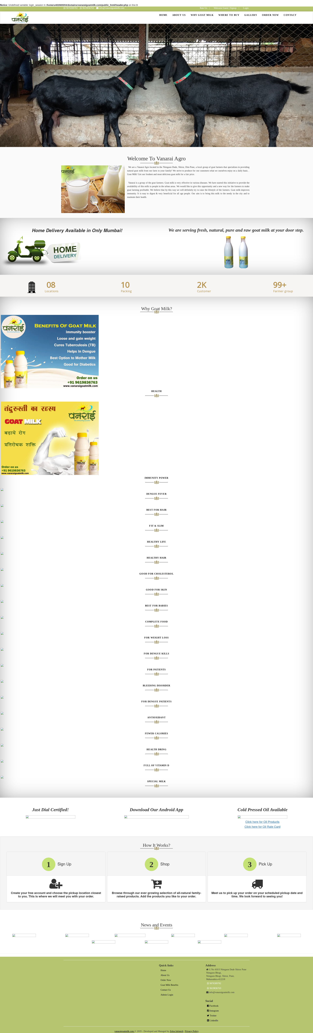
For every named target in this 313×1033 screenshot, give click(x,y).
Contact (290, 15)
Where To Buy (228, 15)
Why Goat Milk (202, 15)
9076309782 (72, 8)
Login (246, 8)
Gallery (250, 15)
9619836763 (88, 8)
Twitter (212, 1015)
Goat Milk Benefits (169, 985)
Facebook (213, 1006)
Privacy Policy (192, 1031)
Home (164, 15)
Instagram (214, 1011)
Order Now (270, 15)
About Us (179, 15)
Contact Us (166, 990)
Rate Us (203, 8)
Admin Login (167, 995)
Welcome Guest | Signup (225, 8)
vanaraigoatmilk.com (124, 1031)
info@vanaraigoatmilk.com (111, 8)
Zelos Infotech (176, 1031)
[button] (23, 85)
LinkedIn (213, 1020)
